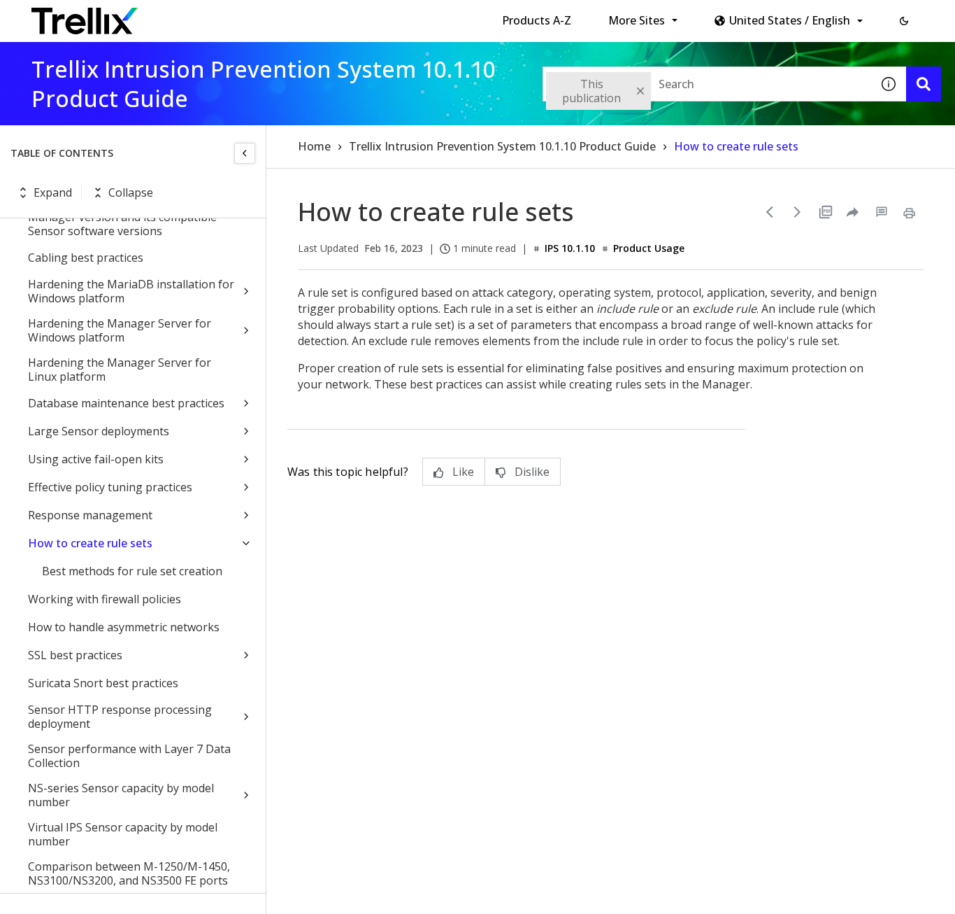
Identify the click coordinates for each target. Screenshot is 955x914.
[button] (904, 21)
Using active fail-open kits (96, 459)
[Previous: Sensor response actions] (770, 212)
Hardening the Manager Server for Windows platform (119, 330)
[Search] (923, 83)
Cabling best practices (85, 257)
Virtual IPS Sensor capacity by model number (122, 834)
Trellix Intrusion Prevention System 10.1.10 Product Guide (502, 146)
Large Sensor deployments (98, 431)
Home (314, 146)
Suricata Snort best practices (103, 683)
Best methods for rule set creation (132, 571)
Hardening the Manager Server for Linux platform (119, 370)
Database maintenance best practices (126, 403)
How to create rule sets (90, 543)
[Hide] (244, 153)
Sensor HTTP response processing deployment (120, 717)
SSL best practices (75, 655)
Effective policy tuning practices (110, 487)
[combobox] (707, 83)
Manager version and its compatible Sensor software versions (122, 224)
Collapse (130, 192)
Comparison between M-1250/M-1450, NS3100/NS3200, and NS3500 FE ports (129, 873)
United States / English (789, 20)
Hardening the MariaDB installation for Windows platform (131, 291)
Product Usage (648, 248)
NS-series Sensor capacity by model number (121, 795)
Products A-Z (536, 20)
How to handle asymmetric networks (124, 627)
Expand (53, 192)
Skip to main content (231, 16)
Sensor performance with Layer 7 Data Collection (129, 756)
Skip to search (338, 16)
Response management (90, 515)
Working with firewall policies (104, 599)
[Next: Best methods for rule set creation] (798, 212)
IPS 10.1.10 (570, 248)
